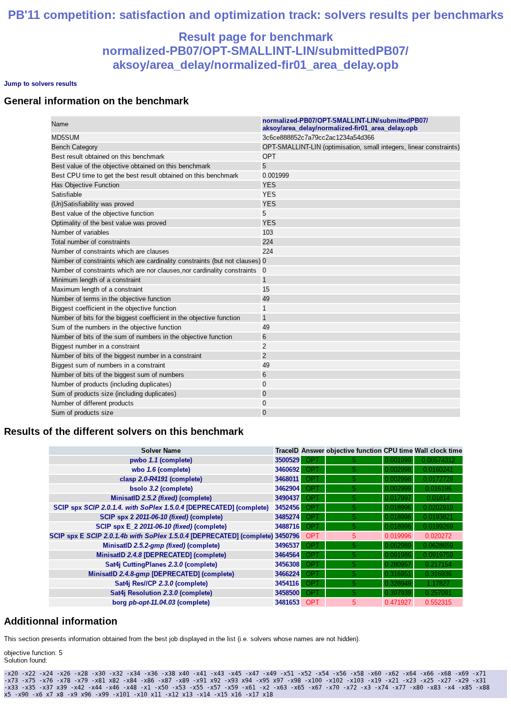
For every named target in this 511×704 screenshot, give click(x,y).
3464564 (287, 555)
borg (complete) (161, 602)
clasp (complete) (161, 479)
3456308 (287, 564)
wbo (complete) (161, 469)
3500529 (287, 460)
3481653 (287, 602)
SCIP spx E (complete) (161, 536)
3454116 (287, 583)
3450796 (287, 536)
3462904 (287, 488)
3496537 (287, 545)
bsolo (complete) (161, 488)
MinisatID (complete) (161, 498)
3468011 (287, 479)
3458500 (287, 593)
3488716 (287, 526)
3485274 (287, 517)
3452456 (287, 507)
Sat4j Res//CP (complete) (161, 583)
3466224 (287, 574)
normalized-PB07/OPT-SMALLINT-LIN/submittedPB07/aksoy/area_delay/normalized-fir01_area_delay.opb (345, 124)
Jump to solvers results (40, 83)
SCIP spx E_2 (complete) (161, 526)
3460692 (287, 469)
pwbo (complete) (161, 460)
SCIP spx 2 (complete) (161, 517)
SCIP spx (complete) (160, 507)
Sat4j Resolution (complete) (161, 593)
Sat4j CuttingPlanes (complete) (161, 564)
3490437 (287, 498)
